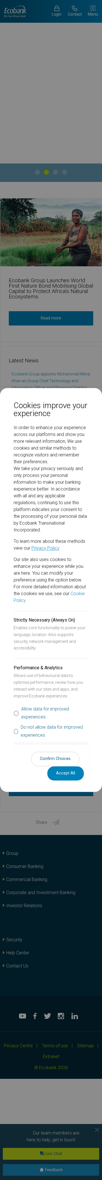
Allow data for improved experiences (45, 713)
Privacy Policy (45, 548)
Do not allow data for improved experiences (52, 731)
